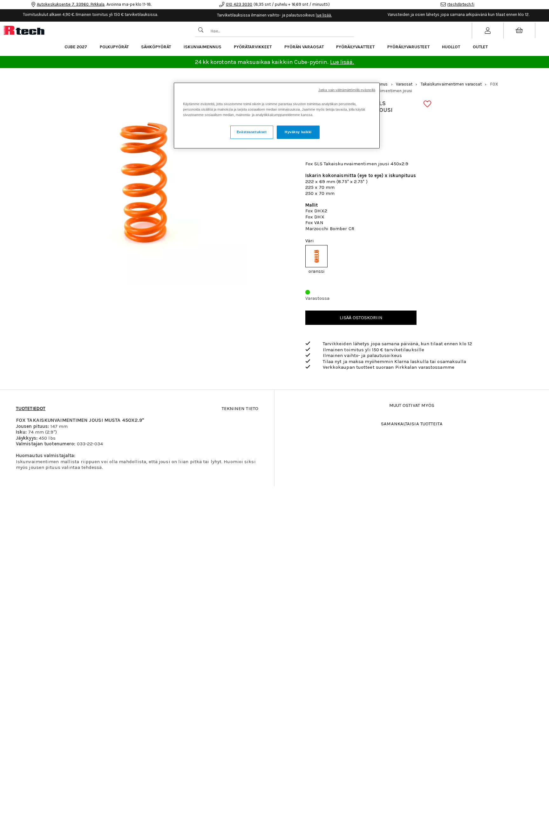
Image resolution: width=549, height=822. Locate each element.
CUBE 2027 (75, 47)
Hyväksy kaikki (298, 132)
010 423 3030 (239, 4)
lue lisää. (324, 15)
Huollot (451, 47)
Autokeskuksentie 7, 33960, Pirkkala (71, 4)
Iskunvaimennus (202, 47)
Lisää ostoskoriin (361, 317)
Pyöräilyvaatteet (355, 47)
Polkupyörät (114, 47)
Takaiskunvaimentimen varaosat (451, 84)
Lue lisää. (342, 61)
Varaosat (404, 84)
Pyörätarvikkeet (253, 47)
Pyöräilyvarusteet (408, 47)
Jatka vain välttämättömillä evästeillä (346, 90)
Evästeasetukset (252, 132)
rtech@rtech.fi (460, 4)
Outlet (480, 47)
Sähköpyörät (156, 47)
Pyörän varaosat (304, 47)
